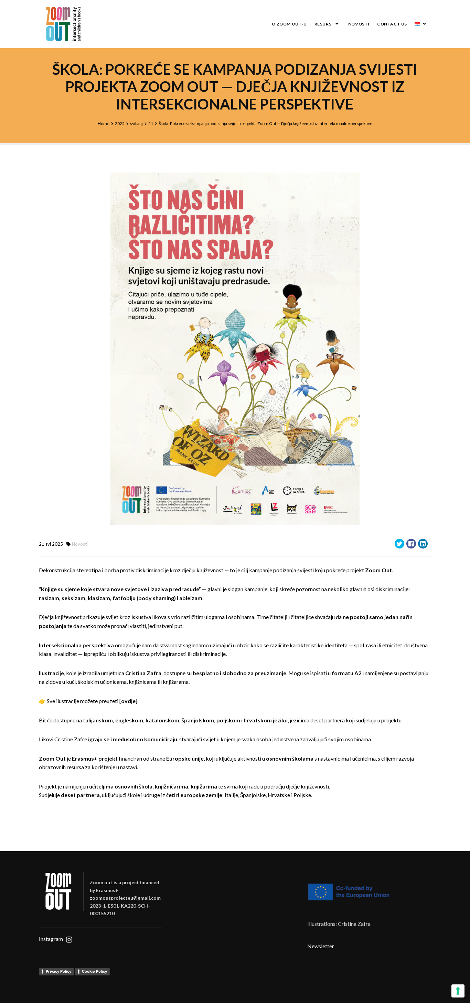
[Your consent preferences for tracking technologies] (457, 990)
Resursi (323, 24)
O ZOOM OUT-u (289, 24)
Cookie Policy (94, 971)
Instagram (51, 939)
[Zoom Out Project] (63, 24)
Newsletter (320, 946)
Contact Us (392, 24)
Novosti (359, 24)
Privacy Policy (58, 971)
